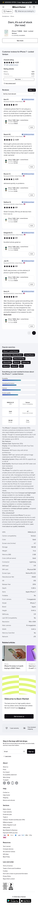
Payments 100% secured (10, 833)
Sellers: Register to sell (9, 825)
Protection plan (7, 814)
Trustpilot (5, 780)
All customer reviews (9, 851)
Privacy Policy (7, 876)
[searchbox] (26, 11)
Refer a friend (7, 809)
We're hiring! (6, 777)
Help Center (6, 795)
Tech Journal (6, 846)
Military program (8, 822)
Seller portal (6, 827)
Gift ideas (6, 854)
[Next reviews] (34, 333)
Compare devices (8, 849)
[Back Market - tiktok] (8, 782)
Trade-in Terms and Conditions (12, 868)
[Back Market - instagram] (4, 782)
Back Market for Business (10, 830)
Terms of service (8, 866)
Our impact (6, 772)
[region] (19, 658)
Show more (7, 314)
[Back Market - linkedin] (16, 782)
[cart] (34, 7)
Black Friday (6, 857)
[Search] (16, 11)
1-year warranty (7, 812)
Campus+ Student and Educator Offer (14, 819)
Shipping (5, 797)
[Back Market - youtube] (12, 782)
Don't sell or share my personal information (15, 873)
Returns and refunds (9, 800)
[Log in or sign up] (30, 7)
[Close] (35, 2)
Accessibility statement (10, 775)
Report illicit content (9, 879)
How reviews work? (11, 83)
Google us (22, 708)
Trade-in (5, 817)
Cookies (5, 871)
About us (5, 767)
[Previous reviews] (29, 333)
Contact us (6, 792)
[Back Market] (19, 7)
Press (4, 769)
